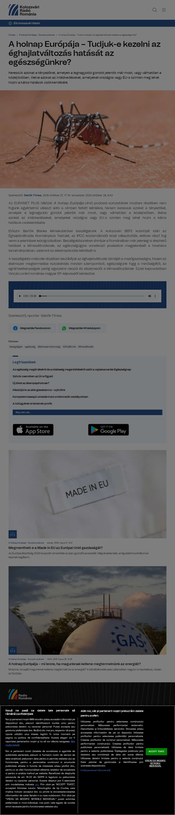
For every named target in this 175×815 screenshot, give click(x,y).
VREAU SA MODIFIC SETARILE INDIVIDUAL (155, 763)
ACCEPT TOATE (157, 752)
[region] (87, 760)
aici (37, 784)
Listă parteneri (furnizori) (95, 770)
